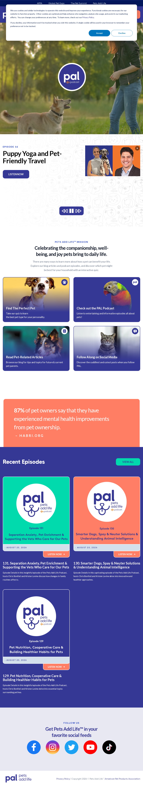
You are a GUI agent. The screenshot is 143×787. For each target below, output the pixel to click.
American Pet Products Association (122, 778)
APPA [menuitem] (39, 3)
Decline (121, 33)
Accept (99, 33)
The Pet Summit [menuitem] (79, 3)
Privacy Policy (63, 778)
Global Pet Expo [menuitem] (56, 3)
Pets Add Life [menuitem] (99, 3)
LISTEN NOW (24, 174)
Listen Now (55, 554)
